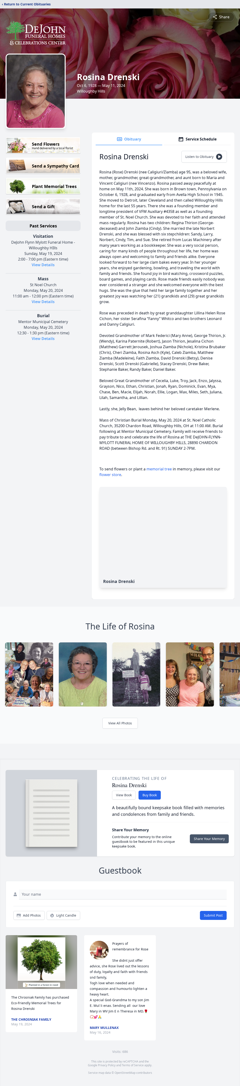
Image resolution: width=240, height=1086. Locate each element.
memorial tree (159, 469)
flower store (110, 474)
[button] (41, 962)
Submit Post (213, 915)
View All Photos (120, 723)
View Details (43, 264)
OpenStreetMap (125, 1073)
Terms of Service (133, 1065)
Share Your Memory (209, 838)
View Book (124, 795)
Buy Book (149, 795)
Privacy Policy (107, 1065)
